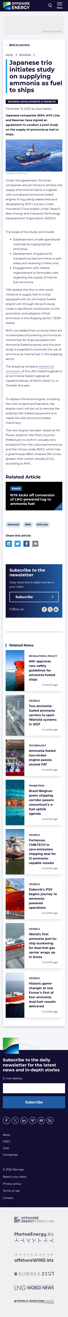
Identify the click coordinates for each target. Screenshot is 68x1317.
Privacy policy (12, 1183)
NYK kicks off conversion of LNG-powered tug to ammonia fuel (32, 499)
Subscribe (24, 597)
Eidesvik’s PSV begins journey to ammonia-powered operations (43, 899)
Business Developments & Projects (32, 101)
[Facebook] (44, 609)
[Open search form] (50, 5)
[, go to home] (16, 5)
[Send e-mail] (41, 1120)
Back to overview (19, 44)
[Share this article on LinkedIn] (9, 544)
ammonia (13, 525)
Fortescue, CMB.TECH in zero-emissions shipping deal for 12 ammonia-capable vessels (42, 851)
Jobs (6, 1148)
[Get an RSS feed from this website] (49, 1120)
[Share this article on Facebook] (26, 544)
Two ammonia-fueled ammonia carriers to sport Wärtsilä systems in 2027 (43, 715)
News (6, 1135)
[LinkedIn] (56, 609)
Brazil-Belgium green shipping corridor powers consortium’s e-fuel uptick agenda (41, 802)
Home (9, 54)
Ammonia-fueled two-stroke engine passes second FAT (42, 757)
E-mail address (12, 1078)
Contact (8, 1198)
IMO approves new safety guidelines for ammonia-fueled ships (42, 670)
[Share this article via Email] (35, 544)
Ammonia (25, 54)
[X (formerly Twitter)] (50, 609)
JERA (28, 525)
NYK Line (42, 525)
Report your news (14, 1176)
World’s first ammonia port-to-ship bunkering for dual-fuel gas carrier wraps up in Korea (43, 945)
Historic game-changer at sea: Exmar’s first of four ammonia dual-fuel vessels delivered (42, 995)
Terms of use (11, 1190)
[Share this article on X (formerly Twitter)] (18, 544)
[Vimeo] (32, 1120)
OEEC (6, 1141)
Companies (10, 1154)
